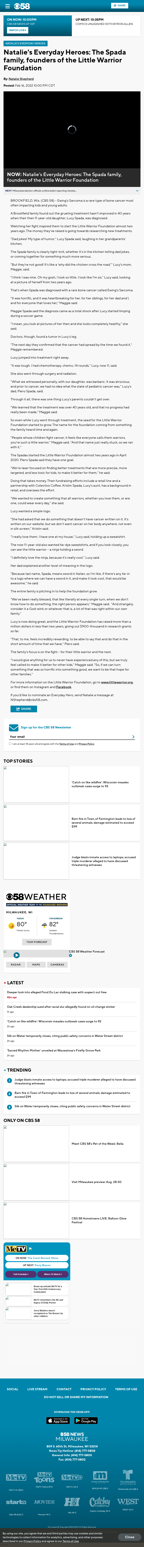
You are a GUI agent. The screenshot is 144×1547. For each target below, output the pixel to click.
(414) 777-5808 (84, 1451)
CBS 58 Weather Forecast (87, 952)
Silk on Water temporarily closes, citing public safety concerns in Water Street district (65, 1036)
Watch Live (17, 30)
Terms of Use (66, 744)
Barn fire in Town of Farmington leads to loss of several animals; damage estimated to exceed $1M (103, 823)
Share (122, 5)
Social (12, 1389)
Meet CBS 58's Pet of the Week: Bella (97, 1144)
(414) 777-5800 (81, 1455)
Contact (64, 1389)
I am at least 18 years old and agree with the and (53, 744)
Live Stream (37, 1389)
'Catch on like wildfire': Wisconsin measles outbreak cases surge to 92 (100, 784)
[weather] (11, 925)
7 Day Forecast (37, 942)
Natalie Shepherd (21, 79)
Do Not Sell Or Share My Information (76, 1397)
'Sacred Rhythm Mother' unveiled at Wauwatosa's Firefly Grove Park (54, 1050)
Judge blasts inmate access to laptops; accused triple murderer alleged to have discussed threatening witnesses (104, 861)
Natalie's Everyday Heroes (25, 43)
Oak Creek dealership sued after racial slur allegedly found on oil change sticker (61, 1007)
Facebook (63, 687)
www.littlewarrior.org (117, 682)
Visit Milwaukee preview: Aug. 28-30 (97, 1182)
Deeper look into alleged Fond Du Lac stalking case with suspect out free (57, 992)
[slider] (19, 156)
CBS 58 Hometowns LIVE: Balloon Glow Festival (99, 1220)
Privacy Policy (86, 744)
